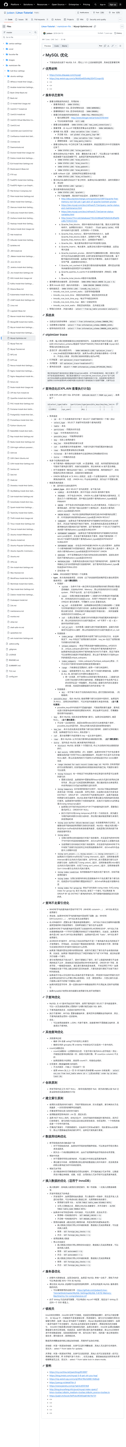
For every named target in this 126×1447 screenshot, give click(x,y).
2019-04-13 (58, 33)
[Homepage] (6, 4)
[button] (117, 373)
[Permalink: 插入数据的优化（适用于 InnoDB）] (44, 1180)
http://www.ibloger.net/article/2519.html (89, 117)
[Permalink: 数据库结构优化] (44, 1136)
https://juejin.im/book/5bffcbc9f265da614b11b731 (72, 1396)
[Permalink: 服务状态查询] (44, 95)
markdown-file (64, 26)
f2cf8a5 (100, 33)
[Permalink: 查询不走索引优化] (44, 903)
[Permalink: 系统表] (44, 315)
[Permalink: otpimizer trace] (44, 334)
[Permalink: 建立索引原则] (44, 1098)
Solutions (28, 4)
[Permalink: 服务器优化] (44, 1271)
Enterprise (74, 4)
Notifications (84, 12)
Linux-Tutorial (24, 12)
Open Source (58, 4)
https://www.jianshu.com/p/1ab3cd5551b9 (69, 1386)
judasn (11, 12)
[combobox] (20, 37)
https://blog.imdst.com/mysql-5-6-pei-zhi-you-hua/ (73, 1375)
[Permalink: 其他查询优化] (44, 1032)
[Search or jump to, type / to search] (95, 4)
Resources (42, 4)
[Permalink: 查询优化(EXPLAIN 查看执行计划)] (44, 388)
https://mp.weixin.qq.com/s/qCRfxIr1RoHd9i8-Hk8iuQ (74, 1379)
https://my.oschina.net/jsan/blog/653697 (68, 1372)
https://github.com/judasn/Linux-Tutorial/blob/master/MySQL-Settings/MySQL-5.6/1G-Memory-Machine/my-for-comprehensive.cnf (82, 1293)
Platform (15, 4)
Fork (100, 12)
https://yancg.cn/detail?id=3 (62, 1382)
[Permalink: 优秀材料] (44, 68)
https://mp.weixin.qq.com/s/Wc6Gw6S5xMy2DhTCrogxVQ (76, 78)
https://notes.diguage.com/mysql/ (65, 75)
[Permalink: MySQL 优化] (44, 55)
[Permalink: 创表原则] (44, 1082)
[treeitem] (19, 338)
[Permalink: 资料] (44, 1365)
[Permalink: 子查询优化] (44, 997)
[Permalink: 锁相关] (44, 1308)
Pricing (86, 4)
